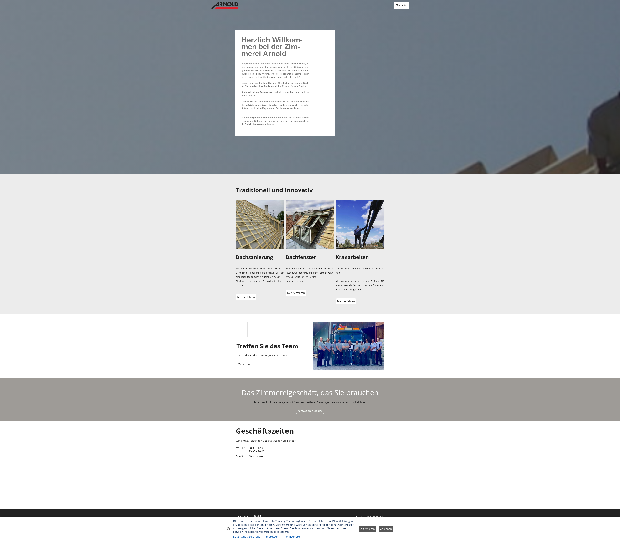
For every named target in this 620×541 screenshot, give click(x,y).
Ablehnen (386, 529)
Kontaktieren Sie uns (310, 411)
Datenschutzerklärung (246, 536)
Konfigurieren (292, 536)
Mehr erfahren (246, 297)
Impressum (272, 536)
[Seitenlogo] (225, 5)
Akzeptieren (367, 529)
